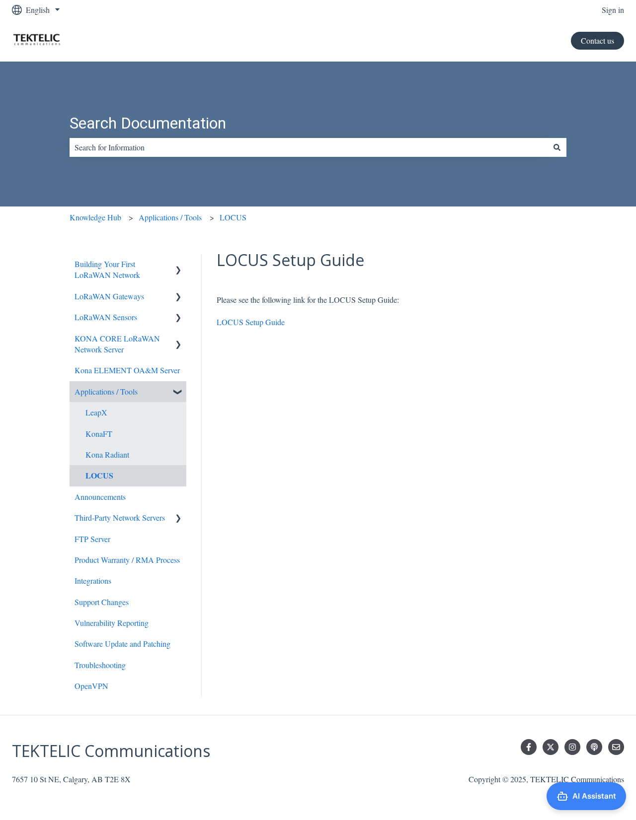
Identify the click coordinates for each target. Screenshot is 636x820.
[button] (178, 265)
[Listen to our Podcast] (594, 747)
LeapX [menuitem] (96, 412)
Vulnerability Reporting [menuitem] (112, 622)
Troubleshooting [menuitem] (100, 665)
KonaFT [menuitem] (98, 433)
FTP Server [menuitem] (92, 539)
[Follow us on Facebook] (529, 747)
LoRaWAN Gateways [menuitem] (109, 296)
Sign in (613, 9)
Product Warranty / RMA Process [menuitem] (127, 559)
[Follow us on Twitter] (550, 747)
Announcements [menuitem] (100, 496)
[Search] (557, 147)
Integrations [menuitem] (93, 580)
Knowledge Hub (95, 217)
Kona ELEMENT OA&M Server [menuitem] (127, 370)
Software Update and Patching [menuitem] (122, 643)
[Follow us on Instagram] (572, 747)
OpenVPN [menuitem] (91, 686)
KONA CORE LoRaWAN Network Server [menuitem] (117, 343)
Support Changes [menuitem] (102, 602)
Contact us (597, 40)
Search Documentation (148, 123)
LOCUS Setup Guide (251, 322)
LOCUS (233, 217)
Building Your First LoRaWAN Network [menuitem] (107, 269)
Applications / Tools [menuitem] (106, 391)
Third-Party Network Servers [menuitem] (120, 517)
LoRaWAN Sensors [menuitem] (106, 317)
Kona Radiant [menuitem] (107, 454)
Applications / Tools (170, 217)
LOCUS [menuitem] (99, 475)
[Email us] (616, 747)
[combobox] (309, 147)
